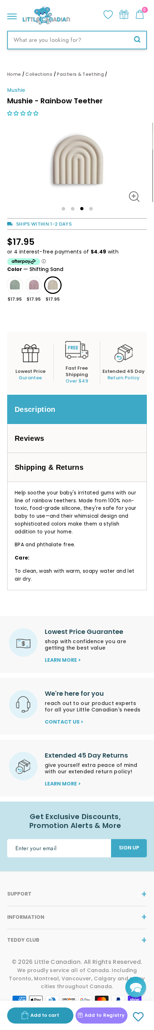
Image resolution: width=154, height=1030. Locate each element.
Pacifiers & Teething (80, 74)
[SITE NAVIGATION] (12, 14)
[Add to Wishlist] (138, 1017)
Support (19, 893)
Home (14, 74)
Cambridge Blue (15, 285)
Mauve (34, 285)
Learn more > (63, 660)
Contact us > (64, 721)
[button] (23, 113)
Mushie (16, 90)
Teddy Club (23, 939)
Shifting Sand (53, 285)
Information (25, 917)
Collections (38, 74)
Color (35, 269)
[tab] (77, 409)
